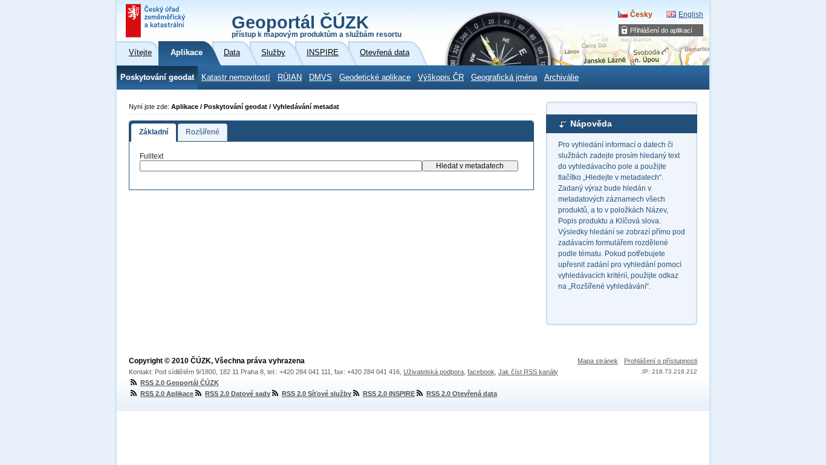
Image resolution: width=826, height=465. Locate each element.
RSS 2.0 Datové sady (237, 393)
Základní (153, 132)
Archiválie (561, 77)
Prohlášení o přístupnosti (660, 360)
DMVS (320, 77)
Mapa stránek (597, 360)
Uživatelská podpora (433, 371)
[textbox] (281, 165)
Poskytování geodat (157, 77)
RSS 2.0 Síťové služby (316, 393)
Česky (641, 14)
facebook (481, 371)
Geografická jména (504, 77)
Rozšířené (203, 132)
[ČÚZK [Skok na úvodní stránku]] (156, 20)
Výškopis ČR (441, 77)
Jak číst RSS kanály (528, 371)
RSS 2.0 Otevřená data (461, 393)
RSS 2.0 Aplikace (166, 393)
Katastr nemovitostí (235, 77)
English (690, 14)
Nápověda (591, 123)
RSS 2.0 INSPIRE (389, 393)
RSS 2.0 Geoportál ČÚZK (179, 382)
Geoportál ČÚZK (317, 25)
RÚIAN (290, 77)
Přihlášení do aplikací (661, 30)
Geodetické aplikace (375, 77)
